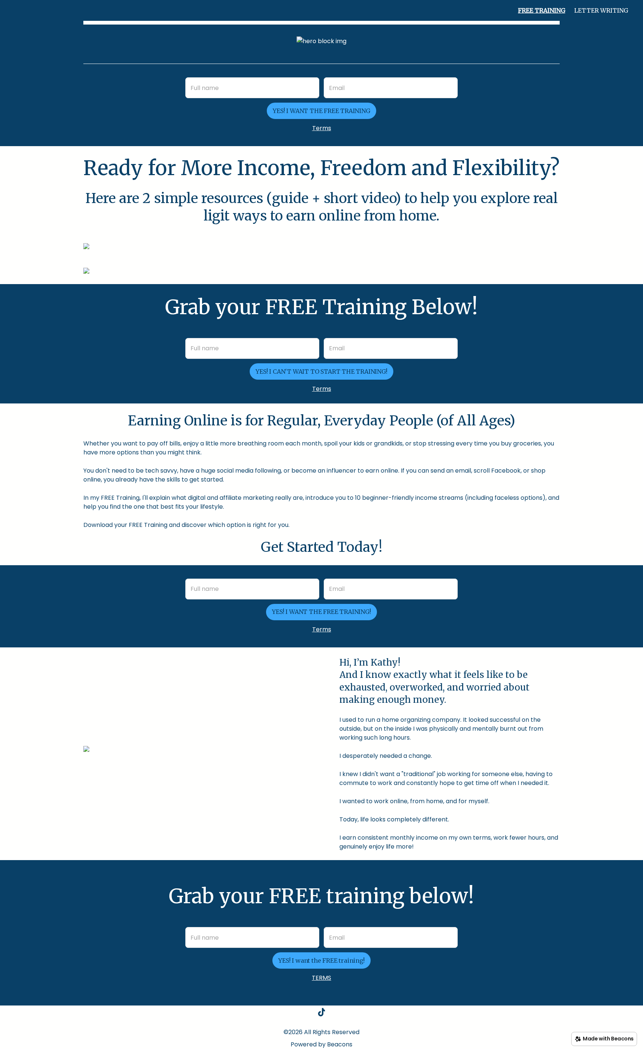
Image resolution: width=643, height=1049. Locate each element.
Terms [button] (321, 128)
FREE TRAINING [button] (541, 10)
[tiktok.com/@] (321, 1013)
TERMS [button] (321, 978)
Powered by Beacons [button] (321, 1044)
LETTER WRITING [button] (601, 10)
